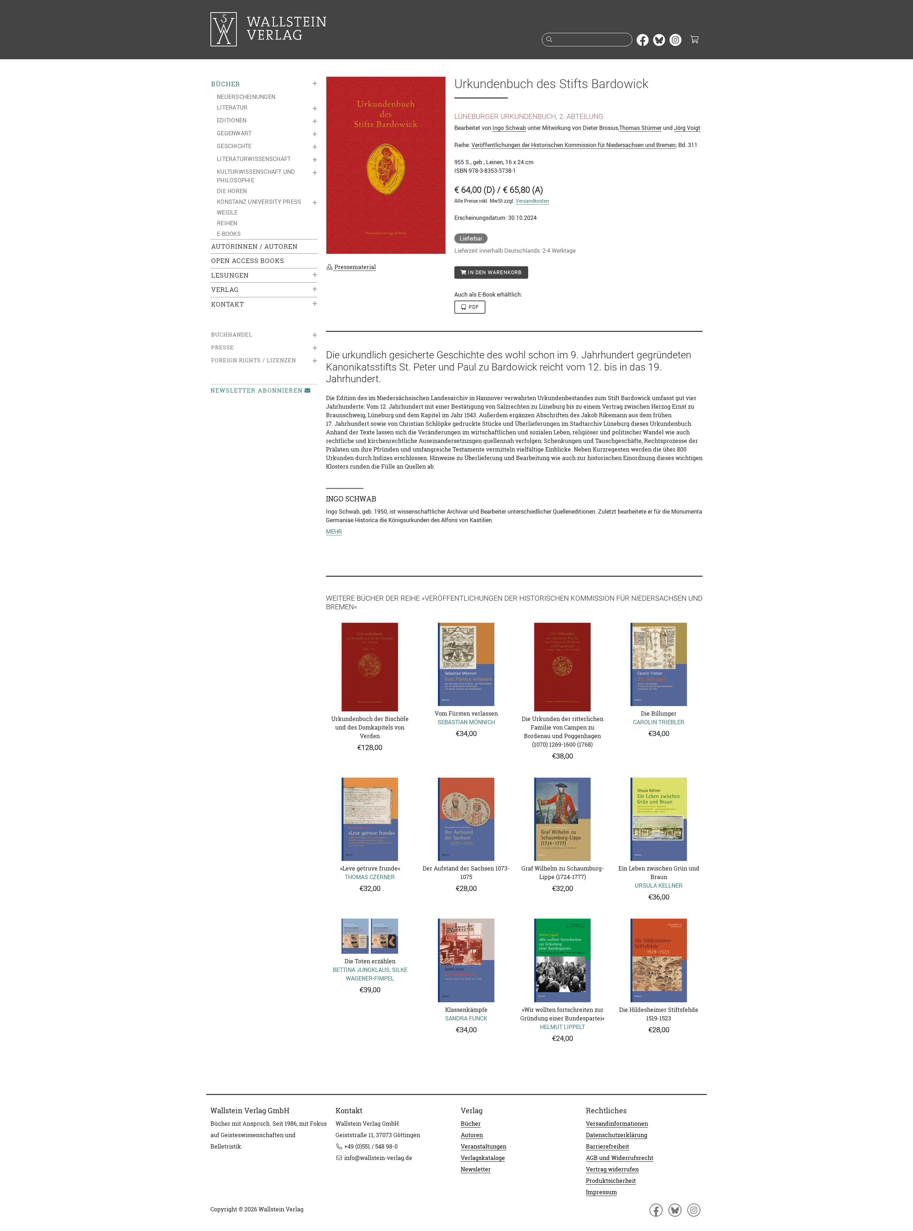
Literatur (232, 107)
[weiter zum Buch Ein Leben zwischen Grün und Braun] (659, 819)
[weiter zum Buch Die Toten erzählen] (370, 936)
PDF (473, 307)
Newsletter (476, 1169)
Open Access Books (247, 260)
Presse (222, 347)
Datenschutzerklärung (616, 1135)
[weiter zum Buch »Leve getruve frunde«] (370, 819)
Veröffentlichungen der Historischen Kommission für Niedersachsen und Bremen (573, 145)
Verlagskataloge (483, 1158)
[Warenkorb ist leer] (694, 40)
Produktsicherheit (611, 1181)
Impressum (601, 1192)
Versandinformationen (617, 1123)
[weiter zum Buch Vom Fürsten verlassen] (466, 664)
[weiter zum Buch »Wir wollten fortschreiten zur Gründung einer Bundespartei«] (562, 960)
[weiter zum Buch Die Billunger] (659, 664)
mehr (334, 531)
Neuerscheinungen (246, 97)
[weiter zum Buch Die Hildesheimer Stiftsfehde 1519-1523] (659, 960)
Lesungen (230, 275)
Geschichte (234, 146)
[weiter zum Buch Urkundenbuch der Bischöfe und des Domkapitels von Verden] (370, 667)
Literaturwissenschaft (254, 159)
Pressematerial (354, 267)
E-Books (229, 234)
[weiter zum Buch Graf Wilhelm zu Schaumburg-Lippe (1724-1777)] (562, 819)
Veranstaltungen (483, 1146)
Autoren (472, 1135)
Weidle (227, 212)
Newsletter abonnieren (256, 390)
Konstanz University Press (259, 202)
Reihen (227, 223)
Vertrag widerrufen (612, 1169)
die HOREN (232, 191)
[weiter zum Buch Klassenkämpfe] (466, 960)
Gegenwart (234, 133)
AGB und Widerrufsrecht (619, 1158)
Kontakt (227, 304)
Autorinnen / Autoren (254, 246)
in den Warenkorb (494, 272)
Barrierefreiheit (607, 1146)
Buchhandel (232, 334)
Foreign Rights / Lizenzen (253, 360)
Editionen (231, 120)
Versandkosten (532, 200)
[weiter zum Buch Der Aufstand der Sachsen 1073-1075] (466, 819)
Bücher (225, 84)
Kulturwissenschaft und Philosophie (256, 176)
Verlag (225, 289)
